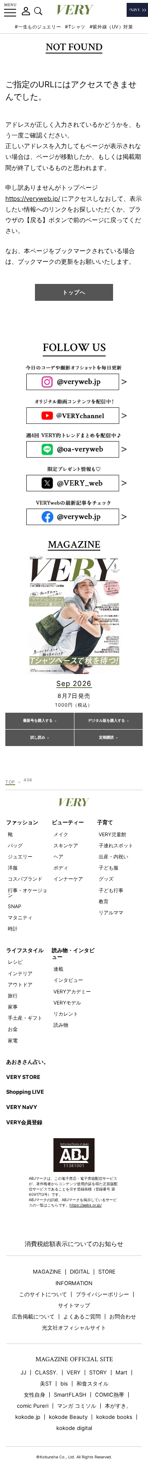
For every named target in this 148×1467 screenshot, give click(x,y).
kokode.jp (27, 1417)
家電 (13, 1040)
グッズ (106, 879)
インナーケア (68, 879)
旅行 (13, 996)
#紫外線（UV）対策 (111, 27)
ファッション (22, 822)
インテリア (20, 973)
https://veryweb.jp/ (32, 198)
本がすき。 (118, 1406)
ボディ (60, 868)
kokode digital (74, 1428)
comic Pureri (33, 1406)
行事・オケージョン (27, 892)
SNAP (14, 906)
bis (64, 1383)
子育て (105, 822)
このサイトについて (43, 1294)
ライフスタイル (25, 950)
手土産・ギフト (25, 1018)
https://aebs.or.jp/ (85, 1205)
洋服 (13, 868)
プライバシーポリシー (102, 1294)
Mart (121, 1372)
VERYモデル (67, 1003)
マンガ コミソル (76, 1406)
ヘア (58, 856)
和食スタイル (92, 1383)
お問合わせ (122, 1316)
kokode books (114, 1417)
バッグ (15, 845)
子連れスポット (116, 845)
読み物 (60, 1025)
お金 (13, 1029)
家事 (13, 1007)
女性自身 (34, 1394)
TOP (10, 781)
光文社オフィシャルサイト (74, 1327)
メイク (60, 834)
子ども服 (108, 868)
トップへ (74, 292)
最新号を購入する (38, 720)
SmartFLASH (70, 1394)
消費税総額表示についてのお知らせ (74, 1244)
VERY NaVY (21, 1107)
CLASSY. (46, 1372)
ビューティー (68, 822)
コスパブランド (25, 879)
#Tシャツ (75, 27)
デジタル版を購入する (106, 720)
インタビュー (68, 980)
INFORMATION (74, 1283)
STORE (107, 1271)
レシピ (15, 962)
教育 (104, 901)
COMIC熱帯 (109, 1394)
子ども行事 (111, 890)
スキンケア (65, 845)
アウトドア (20, 984)
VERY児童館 (112, 834)
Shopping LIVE (25, 1091)
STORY (98, 1372)
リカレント (65, 1014)
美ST (46, 1383)
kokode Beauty (68, 1417)
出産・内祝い (113, 856)
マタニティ (20, 917)
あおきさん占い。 (27, 1061)
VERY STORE (23, 1077)
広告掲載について (33, 1316)
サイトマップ (74, 1305)
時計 (13, 928)
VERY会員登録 (24, 1122)
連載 (58, 969)
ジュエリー (20, 856)
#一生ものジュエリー (38, 27)
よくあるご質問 (82, 1316)
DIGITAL (80, 1271)
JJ (23, 1372)
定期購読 (106, 737)
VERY (74, 1372)
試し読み (37, 737)
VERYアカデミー (72, 991)
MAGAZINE (47, 1271)
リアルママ (111, 912)
